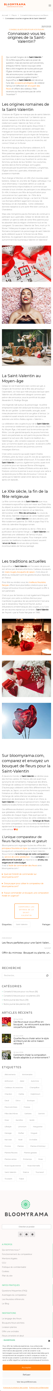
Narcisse (8, 1140)
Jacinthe (19, 1120)
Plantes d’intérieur (38, 1146)
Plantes (20, 1146)
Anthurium (9, 1081)
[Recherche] (47, 975)
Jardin (31, 1120)
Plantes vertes (10, 1159)
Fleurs (14, 15)
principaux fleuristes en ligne (14, 848)
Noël (20, 1140)
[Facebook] (26, 1234)
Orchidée (33, 1140)
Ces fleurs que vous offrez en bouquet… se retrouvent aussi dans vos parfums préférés (32, 1024)
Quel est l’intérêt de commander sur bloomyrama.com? (19, 875)
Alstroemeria (10, 1074)
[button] (49, 1341)
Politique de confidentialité (38, 1388)
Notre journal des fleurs (14, 1000)
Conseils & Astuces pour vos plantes (20, 996)
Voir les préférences (26, 1382)
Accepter (26, 1367)
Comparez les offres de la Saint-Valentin (26, 911)
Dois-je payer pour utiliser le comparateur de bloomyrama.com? (22, 885)
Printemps (27, 1159)
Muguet (34, 1133)
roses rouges (10, 572)
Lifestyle (8, 1127)
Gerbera (27, 1113)
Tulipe (21, 1179)
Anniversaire (27, 1074)
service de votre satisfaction (17, 857)
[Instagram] (20, 1234)
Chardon (8, 1094)
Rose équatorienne (13, 1166)
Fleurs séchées (11, 1107)
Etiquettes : (7, 924)
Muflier (21, 1133)
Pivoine (8, 1146)
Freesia (27, 1107)
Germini (41, 1113)
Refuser (26, 1374)
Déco (18, 1100)
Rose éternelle (34, 1166)
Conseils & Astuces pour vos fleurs (34, 15)
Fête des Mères (11, 1113)
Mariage (8, 1133)
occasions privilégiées (24, 83)
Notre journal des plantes (15, 1004)
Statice (26, 1172)
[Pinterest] (32, 1234)
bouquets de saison (26, 572)
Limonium (22, 1127)
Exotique (31, 1100)
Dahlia (21, 1094)
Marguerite (37, 1127)
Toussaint (8, 1179)
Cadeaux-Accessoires (14, 1087)
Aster (22, 1081)
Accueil (5, 15)
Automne (35, 1081)
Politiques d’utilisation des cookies (15, 1388)
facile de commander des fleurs (23, 865)
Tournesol (40, 1172)
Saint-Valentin (22, 924)
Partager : (46, 924)
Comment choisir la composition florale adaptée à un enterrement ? (32, 1056)
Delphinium (35, 1094)
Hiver (7, 1120)
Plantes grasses (30, 1153)
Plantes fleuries (11, 1153)
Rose (40, 1159)
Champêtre (34, 1087)
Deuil (7, 1100)
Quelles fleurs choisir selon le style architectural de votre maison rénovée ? (31, 1041)
